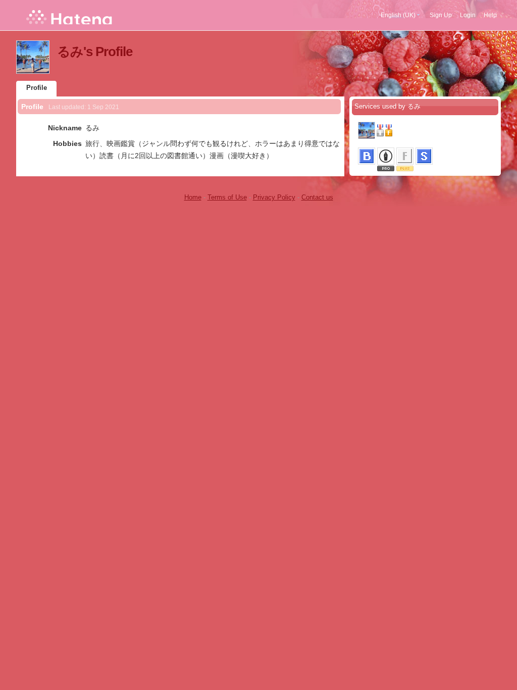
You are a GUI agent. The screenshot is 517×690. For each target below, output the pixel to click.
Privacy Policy (274, 197)
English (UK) (398, 15)
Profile (36, 87)
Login (468, 15)
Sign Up (441, 15)
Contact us (317, 197)
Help (490, 15)
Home (192, 197)
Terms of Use (227, 197)
